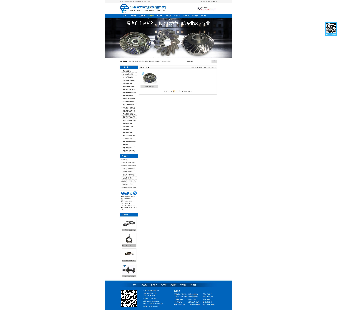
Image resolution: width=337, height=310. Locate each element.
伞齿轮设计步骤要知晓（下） (129, 168)
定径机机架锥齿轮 (128, 95)
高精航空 (142, 15)
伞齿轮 (142, 61)
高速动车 (133, 15)
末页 (181, 91)
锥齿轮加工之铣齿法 (126, 184)
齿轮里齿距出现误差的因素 (128, 165)
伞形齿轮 (154, 61)
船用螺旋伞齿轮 (127, 83)
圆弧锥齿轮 (160, 61)
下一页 (177, 91)
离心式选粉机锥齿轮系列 (209, 299)
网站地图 (214, 1)
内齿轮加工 (126, 144)
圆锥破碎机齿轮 (127, 123)
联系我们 (208, 1)
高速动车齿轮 (127, 71)
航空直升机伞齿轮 (128, 77)
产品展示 (151, 15)
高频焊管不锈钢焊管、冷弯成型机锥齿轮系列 (195, 299)
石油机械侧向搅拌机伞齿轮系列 (129, 101)
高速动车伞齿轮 (207, 302)
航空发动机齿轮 (179, 304)
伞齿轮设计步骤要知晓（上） (129, 175)
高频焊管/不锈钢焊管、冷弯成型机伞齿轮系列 (129, 117)
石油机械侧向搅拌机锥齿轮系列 (195, 302)
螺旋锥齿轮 (136, 61)
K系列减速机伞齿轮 (128, 86)
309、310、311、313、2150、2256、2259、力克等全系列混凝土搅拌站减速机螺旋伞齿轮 (181, 302)
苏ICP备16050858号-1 (154, 306)
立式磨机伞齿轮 (179, 294)
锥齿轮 (131, 61)
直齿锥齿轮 (167, 61)
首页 (124, 15)
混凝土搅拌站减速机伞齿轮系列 (129, 105)
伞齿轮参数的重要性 (126, 172)
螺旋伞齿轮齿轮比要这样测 (128, 187)
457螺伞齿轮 (178, 296)
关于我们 (195, 15)
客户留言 (163, 285)
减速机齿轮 (126, 129)
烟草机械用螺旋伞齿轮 (129, 141)
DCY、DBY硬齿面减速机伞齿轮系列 (129, 120)
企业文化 (186, 15)
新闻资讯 (154, 285)
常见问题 (168, 15)
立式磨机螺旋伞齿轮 (129, 80)
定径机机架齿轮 (127, 132)
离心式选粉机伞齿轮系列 (129, 114)
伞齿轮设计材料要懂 (126, 178)
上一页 (170, 91)
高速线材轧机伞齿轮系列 (129, 98)
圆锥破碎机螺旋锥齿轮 (129, 92)
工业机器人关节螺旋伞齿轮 (129, 89)
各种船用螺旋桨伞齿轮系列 (129, 111)
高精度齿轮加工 (127, 148)
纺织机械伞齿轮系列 (129, 108)
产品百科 (160, 15)
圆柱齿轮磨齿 (192, 294)
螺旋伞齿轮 (148, 61)
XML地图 (193, 285)
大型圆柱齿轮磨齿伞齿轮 (129, 135)
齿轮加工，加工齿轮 (129, 151)
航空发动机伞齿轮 (128, 74)
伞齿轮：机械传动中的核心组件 (129, 162)
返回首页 (203, 1)
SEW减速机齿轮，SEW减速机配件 (129, 138)
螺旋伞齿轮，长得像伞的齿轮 (129, 181)
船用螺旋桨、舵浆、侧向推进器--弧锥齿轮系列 (129, 126)
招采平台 (177, 15)
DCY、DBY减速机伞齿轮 (181, 299)
